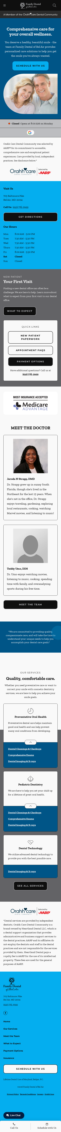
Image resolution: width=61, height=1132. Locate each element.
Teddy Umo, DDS (17, 568)
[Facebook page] (5, 1013)
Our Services (10, 1028)
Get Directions (30, 217)
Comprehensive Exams (21, 755)
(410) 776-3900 (20, 207)
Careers (40, 1094)
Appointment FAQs (30, 350)
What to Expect (19, 311)
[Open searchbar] (54, 5)
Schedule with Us (30, 65)
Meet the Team (30, 604)
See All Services (30, 885)
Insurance (8, 1058)
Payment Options (30, 361)
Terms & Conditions (28, 1094)
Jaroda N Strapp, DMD (21, 479)
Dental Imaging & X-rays (22, 761)
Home (6, 1021)
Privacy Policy (13, 1094)
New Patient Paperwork (30, 337)
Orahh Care (49, 1094)
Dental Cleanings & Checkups (24, 748)
